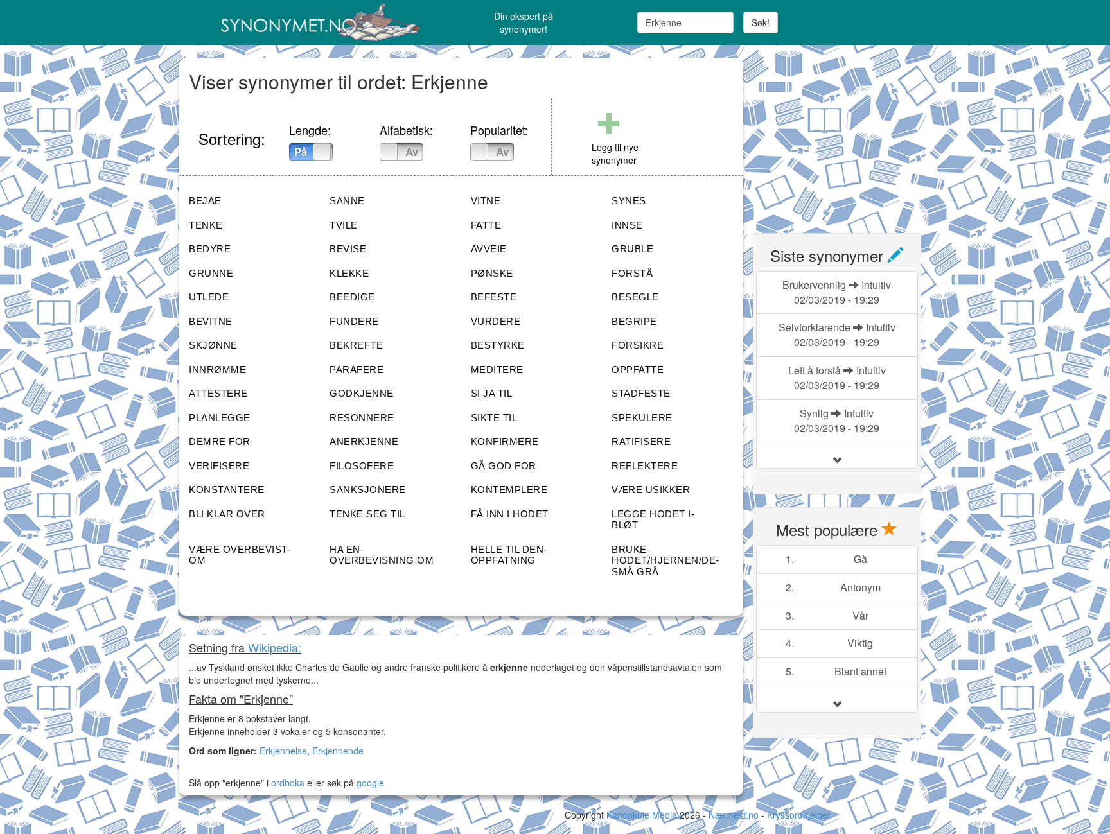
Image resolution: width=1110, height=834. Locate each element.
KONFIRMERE (505, 441)
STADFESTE (641, 393)
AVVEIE (489, 248)
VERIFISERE (219, 465)
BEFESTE (494, 296)
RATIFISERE (641, 441)
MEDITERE (497, 369)
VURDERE (496, 321)
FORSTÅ (632, 273)
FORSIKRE (638, 345)
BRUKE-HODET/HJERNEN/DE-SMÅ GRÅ (665, 560)
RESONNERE (362, 417)
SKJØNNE (213, 345)
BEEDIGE (352, 296)
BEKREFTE (356, 345)
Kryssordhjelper (799, 814)
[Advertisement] (849, 138)
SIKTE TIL (494, 417)
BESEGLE (635, 296)
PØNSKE (492, 273)
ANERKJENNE (364, 441)
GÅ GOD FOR (503, 465)
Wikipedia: (274, 647)
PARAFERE (356, 369)
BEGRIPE (634, 321)
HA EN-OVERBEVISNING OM (382, 555)
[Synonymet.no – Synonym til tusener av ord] (304, 22)
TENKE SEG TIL (367, 513)
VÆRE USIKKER (651, 489)
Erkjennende (338, 750)
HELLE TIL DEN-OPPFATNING (509, 555)
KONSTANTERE (227, 489)
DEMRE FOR (220, 441)
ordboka (286, 782)
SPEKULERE (642, 417)
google (370, 782)
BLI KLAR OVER (227, 513)
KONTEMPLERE (509, 489)
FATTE (486, 225)
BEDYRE (210, 248)
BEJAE (205, 200)
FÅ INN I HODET (510, 513)
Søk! (761, 22)
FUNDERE (354, 321)
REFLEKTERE (645, 465)
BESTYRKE (498, 345)
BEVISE (348, 248)
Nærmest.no (734, 814)
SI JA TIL (492, 393)
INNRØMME (217, 369)
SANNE (347, 200)
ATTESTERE (218, 393)
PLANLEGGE (220, 417)
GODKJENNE (362, 393)
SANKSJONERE (368, 489)
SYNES (629, 200)
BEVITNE (211, 321)
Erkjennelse (283, 750)
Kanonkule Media (643, 814)
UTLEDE (209, 296)
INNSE (627, 225)
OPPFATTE (638, 369)
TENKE (206, 225)
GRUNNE (211, 273)
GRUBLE (632, 248)
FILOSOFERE (362, 465)
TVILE (344, 225)
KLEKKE (349, 273)
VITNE (486, 200)
